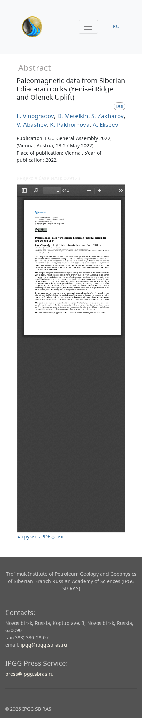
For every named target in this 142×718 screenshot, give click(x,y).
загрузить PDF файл (40, 536)
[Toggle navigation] (88, 27)
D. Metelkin (72, 116)
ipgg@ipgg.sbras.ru (44, 644)
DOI (119, 106)
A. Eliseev (104, 124)
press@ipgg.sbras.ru (29, 674)
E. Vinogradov (35, 116)
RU (116, 27)
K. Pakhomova (69, 124)
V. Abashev (32, 124)
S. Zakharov (107, 116)
